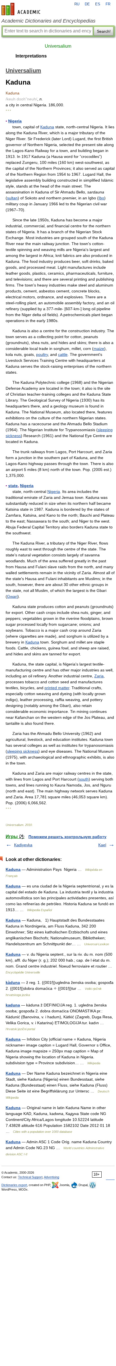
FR (108, 4)
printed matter (56, 688)
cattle (63, 354)
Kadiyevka (23, 845)
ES (97, 4)
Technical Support (30, 1177)
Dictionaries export (14, 1185)
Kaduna (47, 127)
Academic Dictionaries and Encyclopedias (48, 21)
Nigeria (15, 121)
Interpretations (31, 56)
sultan (12, 198)
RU (76, 4)
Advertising (51, 1177)
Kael (102, 845)
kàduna (13, 982)
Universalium (58, 46)
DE (87, 4)
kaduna (13, 1005)
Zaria (99, 676)
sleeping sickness (22, 751)
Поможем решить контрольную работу (67, 836)
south (84, 779)
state (13, 485)
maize (98, 348)
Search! (104, 31)
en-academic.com (21, 9)
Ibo (101, 198)
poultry (42, 354)
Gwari (12, 596)
